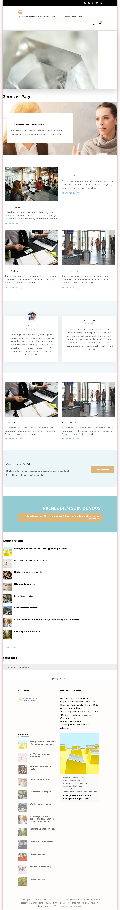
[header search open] (94, 24)
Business (66, 778)
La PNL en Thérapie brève (41, 841)
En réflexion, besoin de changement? (31, 560)
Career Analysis (11, 271)
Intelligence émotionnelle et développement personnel (40, 548)
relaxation (92, 792)
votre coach (65, 16)
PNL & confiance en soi (24, 584)
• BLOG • (74, 16)
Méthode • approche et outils (28, 572)
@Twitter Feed (10, 647)
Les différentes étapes (24, 596)
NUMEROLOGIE (24, 20)
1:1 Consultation (68, 175)
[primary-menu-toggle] (20, 12)
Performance (81, 792)
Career (75, 778)
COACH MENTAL (31, 16)
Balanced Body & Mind (71, 271)
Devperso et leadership (40, 866)
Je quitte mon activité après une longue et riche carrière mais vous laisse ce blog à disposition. (63, 517)
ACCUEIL (22, 16)
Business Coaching (13, 207)
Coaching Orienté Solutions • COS (30, 631)
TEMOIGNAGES (83, 16)
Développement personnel (26, 607)
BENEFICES (54, 16)
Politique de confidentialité (70, 906)
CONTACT (35, 20)
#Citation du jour (37, 854)
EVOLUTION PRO (43, 16)
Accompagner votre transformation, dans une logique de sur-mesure (46, 619)
